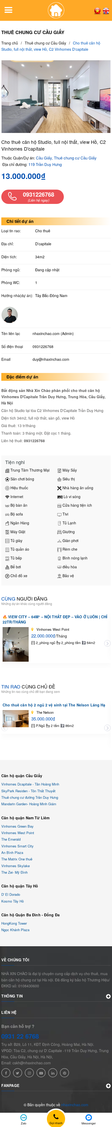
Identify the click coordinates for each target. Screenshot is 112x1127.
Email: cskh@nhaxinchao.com (26, 1062)
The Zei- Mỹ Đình (14, 872)
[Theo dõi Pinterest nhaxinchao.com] (64, 1072)
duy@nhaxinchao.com (51, 359)
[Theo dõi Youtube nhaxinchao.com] (41, 1072)
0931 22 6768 (20, 1036)
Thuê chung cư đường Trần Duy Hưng (29, 797)
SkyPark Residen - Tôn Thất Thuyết (28, 790)
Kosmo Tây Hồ (12, 901)
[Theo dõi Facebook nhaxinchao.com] (5, 1072)
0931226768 (43, 346)
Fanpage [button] (10, 1085)
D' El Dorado (10, 894)
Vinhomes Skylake (15, 865)
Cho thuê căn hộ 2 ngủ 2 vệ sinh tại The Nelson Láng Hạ (54, 704)
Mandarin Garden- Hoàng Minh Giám (28, 804)
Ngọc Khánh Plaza (15, 930)
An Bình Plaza (12, 852)
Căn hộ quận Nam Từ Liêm (25, 817)
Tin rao (28, 686)
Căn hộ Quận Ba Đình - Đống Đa (30, 914)
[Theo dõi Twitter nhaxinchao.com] (17, 1072)
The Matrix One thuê (16, 859)
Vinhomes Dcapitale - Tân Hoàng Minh (30, 784)
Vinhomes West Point (17, 832)
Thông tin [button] (12, 996)
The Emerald (11, 839)
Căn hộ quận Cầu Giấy (21, 775)
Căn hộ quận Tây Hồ (19, 885)
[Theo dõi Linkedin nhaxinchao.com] (52, 1072)
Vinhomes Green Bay (17, 826)
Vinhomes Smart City (17, 845)
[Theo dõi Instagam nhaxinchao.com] (29, 1072)
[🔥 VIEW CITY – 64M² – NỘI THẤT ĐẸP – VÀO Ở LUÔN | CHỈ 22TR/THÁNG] (16, 644)
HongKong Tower (14, 923)
